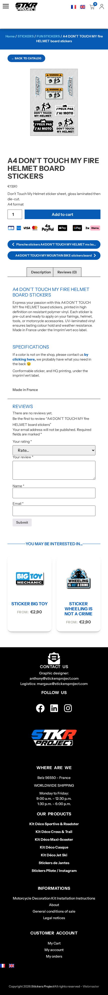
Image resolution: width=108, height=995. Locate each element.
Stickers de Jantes (54, 863)
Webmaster (91, 986)
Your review (23, 457)
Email (18, 503)
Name (18, 486)
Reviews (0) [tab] (67, 272)
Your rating (22, 441)
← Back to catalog (26, 58)
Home (10, 36)
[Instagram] (68, 708)
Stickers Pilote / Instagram (54, 870)
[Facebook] (40, 708)
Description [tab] (41, 272)
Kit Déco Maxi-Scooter (54, 839)
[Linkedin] (54, 708)
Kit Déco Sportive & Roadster (54, 824)
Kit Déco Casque (54, 847)
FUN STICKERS (48, 36)
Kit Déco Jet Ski (54, 855)
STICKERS (26, 36)
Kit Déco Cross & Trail (54, 831)
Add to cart (62, 214)
